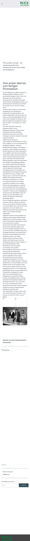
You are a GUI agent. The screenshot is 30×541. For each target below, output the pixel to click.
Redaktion (5, 474)
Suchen (24, 485)
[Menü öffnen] (2, 4)
